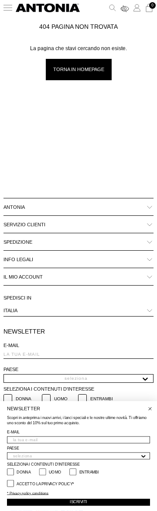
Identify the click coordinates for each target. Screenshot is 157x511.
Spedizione (17, 242)
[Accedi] (137, 7)
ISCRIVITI (78, 502)
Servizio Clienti (24, 224)
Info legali (18, 259)
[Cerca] (112, 7)
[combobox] (76, 378)
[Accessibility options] (124, 7)
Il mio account (23, 276)
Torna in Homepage (78, 69)
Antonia (14, 207)
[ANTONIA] (48, 7)
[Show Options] (145, 378)
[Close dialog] (150, 408)
